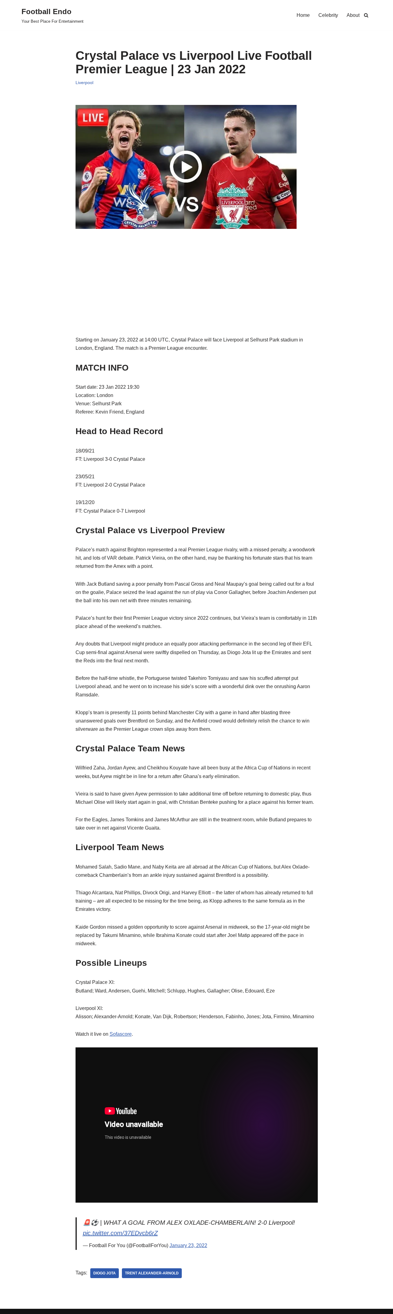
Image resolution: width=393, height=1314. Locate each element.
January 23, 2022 (188, 1245)
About (353, 15)
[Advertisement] (197, 293)
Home (303, 15)
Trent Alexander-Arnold (152, 1273)
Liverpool (84, 82)
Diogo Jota (104, 1273)
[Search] (366, 15)
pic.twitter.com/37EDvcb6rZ (120, 1233)
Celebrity (328, 15)
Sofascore (121, 1034)
